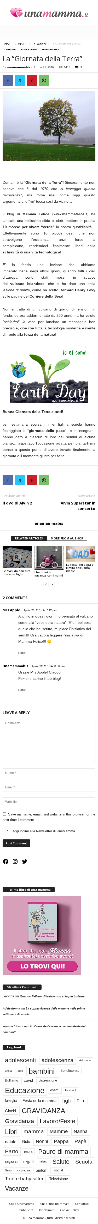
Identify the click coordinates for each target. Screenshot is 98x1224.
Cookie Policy (69, 1210)
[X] (20, 80)
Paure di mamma (63, 1151)
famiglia (11, 1101)
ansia (8, 1070)
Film (81, 1100)
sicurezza (23, 1170)
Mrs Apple (11, 610)
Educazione (39, 44)
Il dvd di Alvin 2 (17, 503)
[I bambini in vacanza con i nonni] (49, 558)
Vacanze (16, 1188)
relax (43, 1161)
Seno (8, 1170)
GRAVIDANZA (43, 1110)
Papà (80, 1141)
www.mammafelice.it (70, 214)
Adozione (85, 1060)
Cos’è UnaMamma (21, 1204)
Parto (11, 1151)
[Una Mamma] (49, 13)
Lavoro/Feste (57, 1121)
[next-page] (52, 584)
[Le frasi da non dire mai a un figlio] (17, 557)
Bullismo (11, 1080)
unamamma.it (51, 49)
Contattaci (82, 1204)
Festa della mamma (39, 1101)
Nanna (81, 1131)
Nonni (42, 1141)
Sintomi (42, 1170)
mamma (34, 1131)
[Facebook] (8, 80)
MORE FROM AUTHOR (67, 538)
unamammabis (18, 67)
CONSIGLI (21, 44)
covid (28, 1080)
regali (28, 1161)
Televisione (58, 1179)
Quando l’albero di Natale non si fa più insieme (52, 996)
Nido (26, 1141)
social (58, 1170)
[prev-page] (46, 584)
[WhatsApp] (44, 80)
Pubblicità (26, 1210)
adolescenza (57, 1060)
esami (54, 1090)
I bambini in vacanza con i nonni (48, 573)
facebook (71, 1090)
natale (10, 1141)
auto (20, 1070)
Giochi (10, 1111)
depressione (48, 1080)
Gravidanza (19, 1121)
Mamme (59, 1131)
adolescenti (20, 1060)
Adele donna (11, 1008)
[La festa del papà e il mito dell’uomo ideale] (80, 554)
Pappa (61, 1141)
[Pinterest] (32, 80)
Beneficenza (69, 1071)
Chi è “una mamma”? (54, 1204)
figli (66, 1101)
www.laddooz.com (15, 1026)
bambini (42, 1071)
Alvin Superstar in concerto (78, 505)
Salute (61, 1161)
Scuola (84, 1162)
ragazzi (11, 1161)
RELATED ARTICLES (29, 538)
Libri (11, 1132)
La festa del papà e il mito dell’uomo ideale (80, 568)
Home (6, 44)
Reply (22, 652)
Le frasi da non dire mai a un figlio (17, 572)
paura (28, 1151)
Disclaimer (46, 1210)
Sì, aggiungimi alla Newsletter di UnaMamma (40, 831)
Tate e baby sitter (24, 1178)
